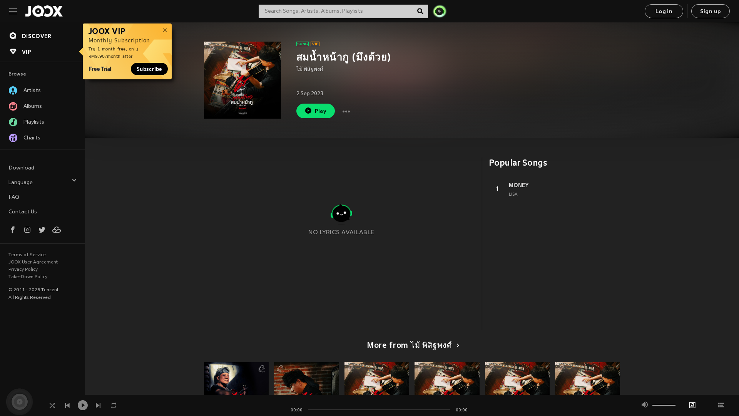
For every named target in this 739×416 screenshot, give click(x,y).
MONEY (518, 185)
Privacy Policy (23, 269)
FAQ (13, 197)
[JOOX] (44, 11)
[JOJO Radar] (439, 11)
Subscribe (149, 69)
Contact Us (22, 212)
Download (21, 168)
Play (321, 111)
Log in (663, 12)
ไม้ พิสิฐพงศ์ (309, 69)
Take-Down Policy (27, 277)
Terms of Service (27, 255)
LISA (513, 194)
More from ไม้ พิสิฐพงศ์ (409, 346)
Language (20, 183)
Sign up (710, 12)
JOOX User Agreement (33, 262)
